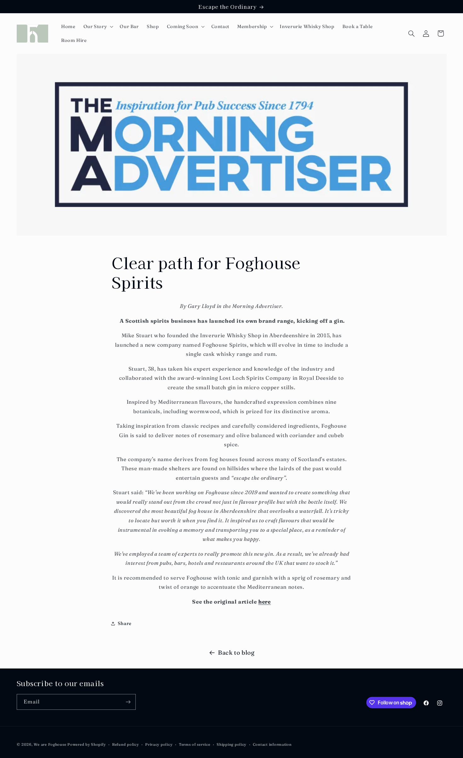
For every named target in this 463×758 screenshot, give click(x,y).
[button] (97, 26)
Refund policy (125, 744)
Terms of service (194, 744)
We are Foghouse (50, 744)
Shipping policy (231, 744)
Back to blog (236, 652)
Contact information (272, 744)
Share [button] (125, 623)
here (264, 602)
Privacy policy (158, 744)
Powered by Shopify (86, 744)
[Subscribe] (128, 701)
